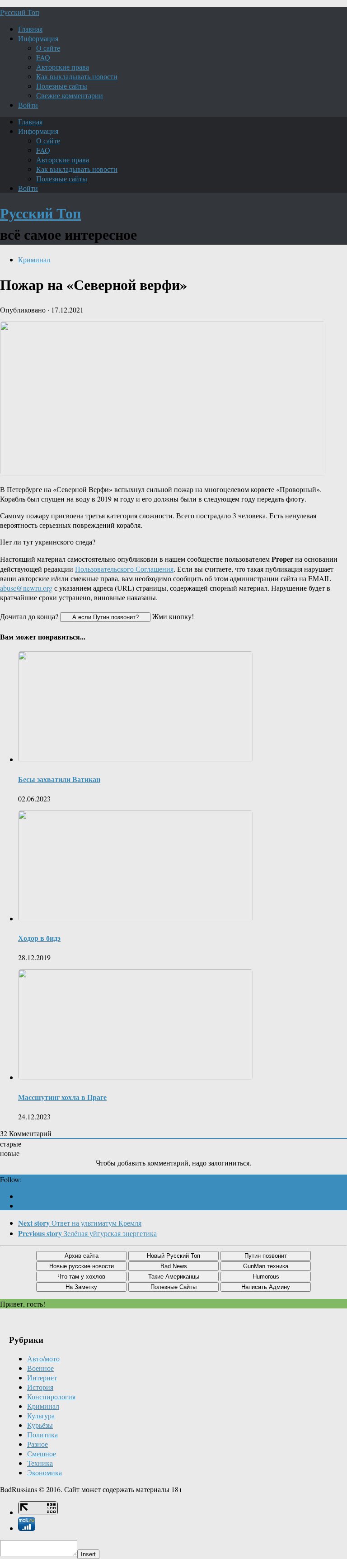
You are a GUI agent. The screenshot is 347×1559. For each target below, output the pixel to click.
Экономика (44, 1472)
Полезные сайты (61, 85)
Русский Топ (19, 12)
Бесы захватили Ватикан (59, 779)
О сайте (48, 47)
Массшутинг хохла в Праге (62, 1097)
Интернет (42, 1377)
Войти (28, 104)
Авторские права (62, 66)
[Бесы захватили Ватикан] (135, 759)
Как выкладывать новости (76, 76)
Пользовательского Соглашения (124, 568)
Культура (41, 1415)
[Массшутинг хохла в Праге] (135, 1077)
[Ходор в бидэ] (135, 918)
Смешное (41, 1453)
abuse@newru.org (26, 587)
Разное (37, 1444)
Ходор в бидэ (39, 938)
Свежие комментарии (69, 95)
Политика (42, 1434)
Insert (88, 1554)
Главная (30, 28)
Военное (40, 1368)
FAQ (43, 57)
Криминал (34, 259)
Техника (40, 1463)
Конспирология (51, 1396)
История (40, 1387)
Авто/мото (43, 1358)
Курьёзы (40, 1425)
